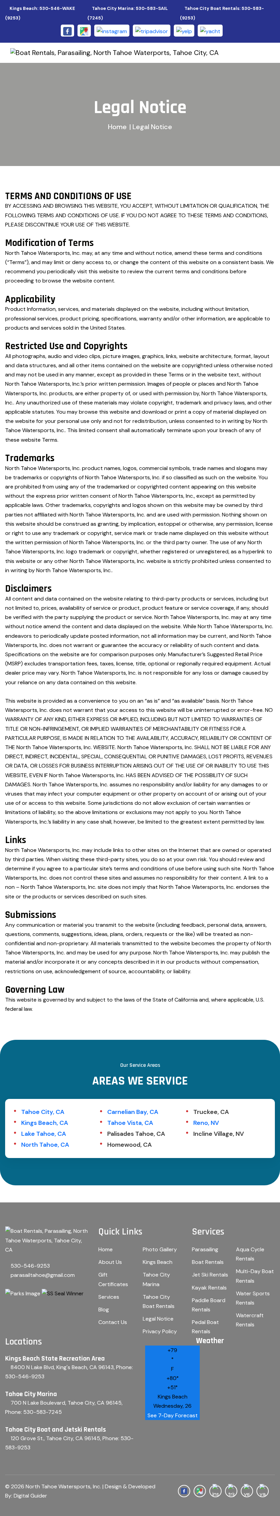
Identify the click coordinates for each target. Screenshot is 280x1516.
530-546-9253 (30, 1265)
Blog (103, 1309)
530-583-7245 (42, 1412)
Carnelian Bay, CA (132, 1112)
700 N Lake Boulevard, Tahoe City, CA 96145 (66, 1402)
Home (105, 1249)
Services (108, 1296)
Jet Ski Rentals (210, 1274)
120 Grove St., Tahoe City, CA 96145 (55, 1438)
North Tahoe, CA (45, 1145)
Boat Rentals (208, 1262)
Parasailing (205, 1249)
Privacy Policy (160, 1331)
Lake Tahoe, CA (43, 1134)
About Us (110, 1262)
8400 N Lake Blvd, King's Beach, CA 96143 (62, 1367)
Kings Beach (157, 1262)
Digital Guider (30, 1495)
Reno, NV (206, 1123)
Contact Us (112, 1322)
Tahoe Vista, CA (130, 1123)
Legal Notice (158, 1318)
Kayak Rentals (209, 1287)
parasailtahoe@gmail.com (43, 1275)
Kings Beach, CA (44, 1123)
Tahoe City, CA (43, 1112)
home (117, 126)
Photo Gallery (160, 1249)
